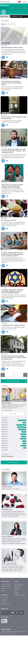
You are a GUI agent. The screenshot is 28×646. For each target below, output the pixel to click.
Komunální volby (5, 586)
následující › (25, 375)
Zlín (25, 447)
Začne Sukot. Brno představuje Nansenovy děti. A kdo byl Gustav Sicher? (11, 83)
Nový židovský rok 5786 (8, 220)
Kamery (25, 8)
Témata (24, 450)
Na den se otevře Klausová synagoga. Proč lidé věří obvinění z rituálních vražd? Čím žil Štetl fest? (13, 357)
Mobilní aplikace (5, 604)
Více (21, 16)
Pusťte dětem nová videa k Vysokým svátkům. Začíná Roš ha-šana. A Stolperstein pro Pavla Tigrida (12, 186)
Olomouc (23, 434)
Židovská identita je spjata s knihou (12, 47)
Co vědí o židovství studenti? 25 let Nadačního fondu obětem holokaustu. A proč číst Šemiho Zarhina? (12, 254)
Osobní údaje (10, 631)
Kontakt (17, 592)
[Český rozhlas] (5, 1)
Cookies (3, 631)
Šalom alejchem (6, 403)
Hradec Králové (22, 427)
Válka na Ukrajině (5, 584)
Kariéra (16, 590)
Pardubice (23, 438)
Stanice (3, 588)
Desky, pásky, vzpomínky (9, 564)
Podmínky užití (17, 631)
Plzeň (24, 440)
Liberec (24, 431)
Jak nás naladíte (19, 584)
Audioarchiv (19, 8)
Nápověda (17, 586)
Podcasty (3, 602)
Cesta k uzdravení (7, 536)
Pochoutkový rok (7, 509)
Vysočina (23, 445)
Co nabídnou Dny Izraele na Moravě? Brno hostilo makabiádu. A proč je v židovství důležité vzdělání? (12, 291)
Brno (24, 422)
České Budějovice (21, 424)
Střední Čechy (22, 420)
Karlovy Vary (22, 429)
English (24, 631)
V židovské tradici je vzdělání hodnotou (13, 325)
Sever (24, 443)
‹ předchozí (3, 375)
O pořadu (4, 386)
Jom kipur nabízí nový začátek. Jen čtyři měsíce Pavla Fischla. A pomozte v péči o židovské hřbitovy (13, 151)
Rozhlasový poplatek (20, 595)
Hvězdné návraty (7, 487)
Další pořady (5, 469)
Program (12, 8)
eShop (3, 590)
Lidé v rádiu (18, 588)
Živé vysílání (4, 597)
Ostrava (24, 436)
